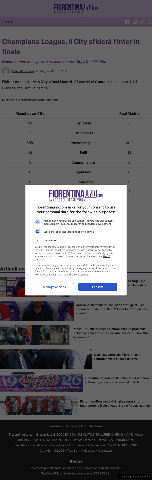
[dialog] (76, 240)
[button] (76, 240)
